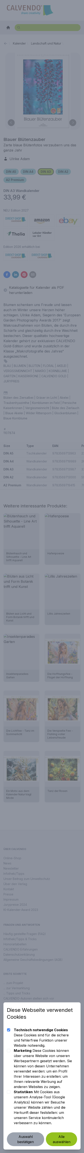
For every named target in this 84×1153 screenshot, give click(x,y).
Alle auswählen (61, 1139)
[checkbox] (8, 1030)
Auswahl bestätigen (25, 1139)
